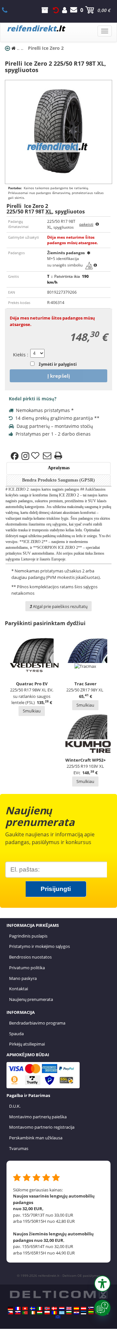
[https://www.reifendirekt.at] (83, 1308)
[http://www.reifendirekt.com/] (57, 1317)
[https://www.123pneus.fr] (17, 1308)
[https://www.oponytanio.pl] (47, 1312)
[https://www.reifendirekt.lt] (91, 1312)
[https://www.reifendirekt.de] (10, 1308)
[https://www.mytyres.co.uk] (69, 1308)
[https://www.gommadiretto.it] (39, 1308)
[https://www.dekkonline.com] (47, 1308)
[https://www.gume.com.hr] (76, 1312)
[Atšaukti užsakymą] (56, 10)
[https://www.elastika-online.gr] (61, 1312)
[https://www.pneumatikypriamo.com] (17, 1312)
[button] (102, 1283)
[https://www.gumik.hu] (39, 1312)
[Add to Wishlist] (36, 456)
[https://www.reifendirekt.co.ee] (83, 1312)
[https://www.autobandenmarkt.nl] (61, 1308)
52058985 (8, 10)
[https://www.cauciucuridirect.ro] (54, 1312)
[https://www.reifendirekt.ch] (25, 1308)
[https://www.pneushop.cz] (10, 1312)
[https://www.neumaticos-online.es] (76, 1308)
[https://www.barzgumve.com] (69, 1312)
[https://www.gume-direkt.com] (91, 1308)
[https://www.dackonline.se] (32, 1308)
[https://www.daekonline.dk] (54, 1308)
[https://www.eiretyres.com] (32, 1312)
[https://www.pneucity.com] (25, 1312)
